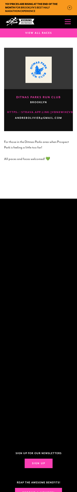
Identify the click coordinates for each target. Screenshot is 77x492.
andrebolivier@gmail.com (38, 118)
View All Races (38, 33)
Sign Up (38, 463)
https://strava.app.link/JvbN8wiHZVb (40, 112)
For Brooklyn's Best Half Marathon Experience (31, 7)
